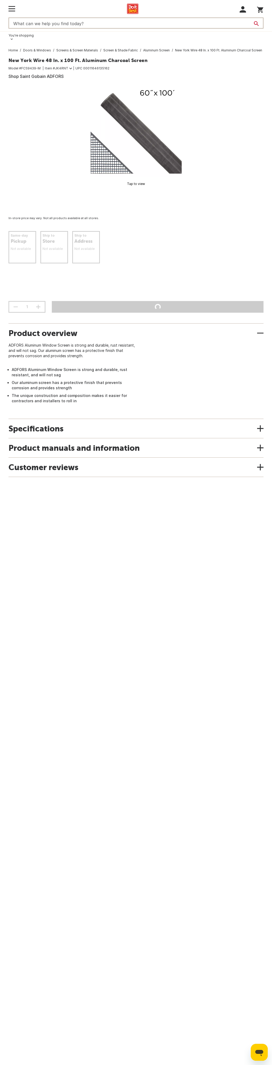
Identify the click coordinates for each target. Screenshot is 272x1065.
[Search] (256, 23)
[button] (243, 9)
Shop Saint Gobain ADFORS (36, 76)
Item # (56, 68)
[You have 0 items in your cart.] (260, 9)
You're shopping (21, 35)
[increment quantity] (38, 307)
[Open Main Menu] (11, 8)
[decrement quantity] (16, 307)
